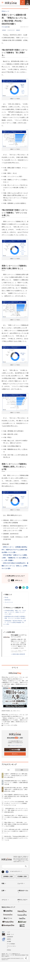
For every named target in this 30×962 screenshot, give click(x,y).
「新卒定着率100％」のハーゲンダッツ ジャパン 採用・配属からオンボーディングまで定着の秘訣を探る (16, 810)
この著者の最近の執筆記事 (18, 654)
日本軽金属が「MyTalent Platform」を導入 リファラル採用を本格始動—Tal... (15, 621)
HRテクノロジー (23, 900)
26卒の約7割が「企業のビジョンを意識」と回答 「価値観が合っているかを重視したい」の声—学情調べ (15, 557)
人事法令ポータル (23, 890)
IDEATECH (7, 600)
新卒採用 (4, 30)
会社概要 (9, 941)
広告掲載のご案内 (22, 876)
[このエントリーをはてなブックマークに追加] (27, 587)
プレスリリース (9, 602)
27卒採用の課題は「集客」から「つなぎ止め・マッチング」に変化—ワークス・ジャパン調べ (15, 612)
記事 (3, 890)
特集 (3, 883)
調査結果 (18, 30)
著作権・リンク (10, 934)
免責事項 (9, 939)
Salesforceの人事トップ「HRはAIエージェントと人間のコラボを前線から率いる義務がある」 (16, 817)
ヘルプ (8, 932)
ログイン (16, 754)
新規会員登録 (15, 749)
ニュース (20, 883)
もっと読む (6, 624)
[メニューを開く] (2, 2)
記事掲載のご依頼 (8, 876)
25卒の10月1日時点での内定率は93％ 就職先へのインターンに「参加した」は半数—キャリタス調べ (15, 565)
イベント (4, 900)
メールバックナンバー (16, 745)
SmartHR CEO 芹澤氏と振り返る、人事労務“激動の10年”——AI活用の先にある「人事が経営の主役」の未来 (16, 789)
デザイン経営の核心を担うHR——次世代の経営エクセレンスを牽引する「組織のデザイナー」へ (16, 831)
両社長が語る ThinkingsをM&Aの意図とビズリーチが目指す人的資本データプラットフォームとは (16, 838)
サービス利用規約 (11, 943)
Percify (6, 597)
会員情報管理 (10, 936)
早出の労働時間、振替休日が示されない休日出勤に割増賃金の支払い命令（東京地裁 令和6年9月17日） (16, 796)
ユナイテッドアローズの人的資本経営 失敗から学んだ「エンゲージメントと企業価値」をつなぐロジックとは (16, 803)
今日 (8, 770)
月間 (22, 770)
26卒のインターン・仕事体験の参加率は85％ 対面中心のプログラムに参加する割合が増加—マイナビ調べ (14, 549)
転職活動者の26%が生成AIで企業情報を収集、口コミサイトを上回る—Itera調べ (15, 617)
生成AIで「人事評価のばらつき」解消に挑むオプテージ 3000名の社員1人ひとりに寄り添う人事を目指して (16, 775)
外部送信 (9, 950)
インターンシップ (11, 30)
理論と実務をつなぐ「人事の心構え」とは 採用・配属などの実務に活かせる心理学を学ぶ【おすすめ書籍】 (16, 824)
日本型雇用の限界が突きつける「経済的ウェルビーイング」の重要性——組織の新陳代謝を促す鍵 (16, 782)
